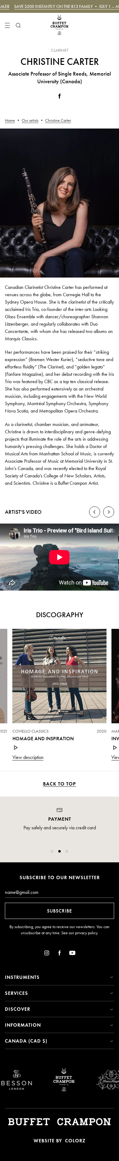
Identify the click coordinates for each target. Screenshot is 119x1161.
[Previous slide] (94, 511)
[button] (52, 851)
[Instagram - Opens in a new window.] (46, 954)
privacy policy (86, 932)
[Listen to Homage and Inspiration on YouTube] (16, 747)
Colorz (75, 1141)
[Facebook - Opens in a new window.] (59, 97)
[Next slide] (108, 511)
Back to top (59, 784)
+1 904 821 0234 (59, 841)
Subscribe (59, 911)
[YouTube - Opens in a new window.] (72, 954)
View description (28, 757)
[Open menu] (7, 25)
